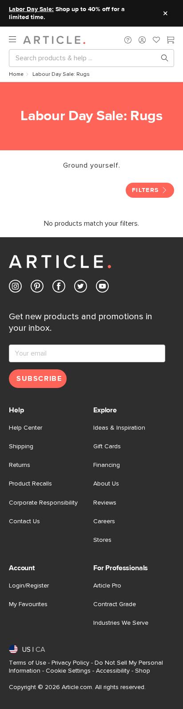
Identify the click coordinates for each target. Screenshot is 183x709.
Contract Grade (114, 604)
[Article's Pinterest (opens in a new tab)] (37, 288)
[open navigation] (16, 39)
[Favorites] (156, 40)
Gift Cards (107, 446)
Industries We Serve (120, 623)
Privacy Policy (70, 663)
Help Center (25, 428)
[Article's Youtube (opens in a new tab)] (102, 288)
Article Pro (107, 586)
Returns (19, 465)
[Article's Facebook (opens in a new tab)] (58, 288)
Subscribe (39, 378)
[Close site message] (165, 13)
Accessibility (113, 671)
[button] (127, 39)
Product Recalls (30, 484)
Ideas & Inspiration (119, 428)
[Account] (142, 39)
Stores (102, 540)
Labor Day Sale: (31, 9)
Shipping (21, 446)
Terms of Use (27, 663)
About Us (106, 484)
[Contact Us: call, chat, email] (127, 39)
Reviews (104, 503)
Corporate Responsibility (43, 503)
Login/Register (29, 586)
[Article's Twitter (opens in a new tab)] (80, 288)
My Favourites (28, 604)
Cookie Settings (68, 671)
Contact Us (24, 521)
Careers (104, 521)
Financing (106, 465)
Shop (142, 671)
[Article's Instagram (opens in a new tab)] (15, 288)
